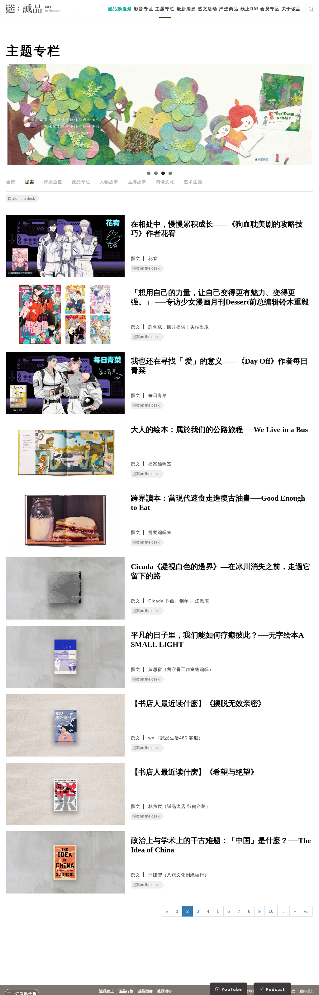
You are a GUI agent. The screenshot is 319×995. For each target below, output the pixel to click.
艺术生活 (193, 181)
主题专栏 (164, 9)
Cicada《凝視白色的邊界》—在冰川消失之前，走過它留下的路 (220, 571)
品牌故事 (137, 181)
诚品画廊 (145, 991)
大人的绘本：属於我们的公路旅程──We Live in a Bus (219, 430)
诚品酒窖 (164, 991)
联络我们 (306, 991)
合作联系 (248, 991)
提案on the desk (21, 198)
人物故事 (109, 181)
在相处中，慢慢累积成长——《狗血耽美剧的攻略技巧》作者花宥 (217, 229)
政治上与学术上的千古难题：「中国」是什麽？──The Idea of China (221, 845)
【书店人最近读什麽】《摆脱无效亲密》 (198, 704)
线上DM (249, 9)
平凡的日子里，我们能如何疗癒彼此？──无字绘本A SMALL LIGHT (217, 639)
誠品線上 (106, 991)
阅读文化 (165, 181)
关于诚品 (291, 9)
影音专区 (143, 9)
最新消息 (186, 9)
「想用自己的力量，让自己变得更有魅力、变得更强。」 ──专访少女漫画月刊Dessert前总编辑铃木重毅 (220, 297)
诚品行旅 (125, 991)
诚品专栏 (81, 181)
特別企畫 (53, 181)
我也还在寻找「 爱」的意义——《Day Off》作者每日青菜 (219, 366)
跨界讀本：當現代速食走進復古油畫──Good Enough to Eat (218, 503)
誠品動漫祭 (120, 9)
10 (271, 911)
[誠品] (33, 8)
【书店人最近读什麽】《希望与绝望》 (194, 772)
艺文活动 (207, 9)
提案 (29, 181)
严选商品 (228, 9)
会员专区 (269, 9)
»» (306, 911)
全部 (11, 181)
